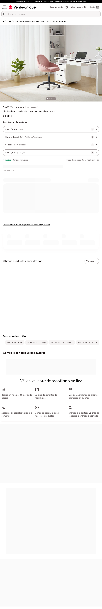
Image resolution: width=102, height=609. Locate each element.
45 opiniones (31, 107)
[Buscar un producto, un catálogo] (4, 14)
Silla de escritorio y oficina (41, 21)
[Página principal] (3, 21)
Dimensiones (21, 122)
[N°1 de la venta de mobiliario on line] (22, 7)
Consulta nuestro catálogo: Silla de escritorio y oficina (26, 224)
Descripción (8, 122)
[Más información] (98, 160)
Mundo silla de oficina (21, 21)
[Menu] (4, 6)
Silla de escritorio (59, 21)
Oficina (8, 21)
